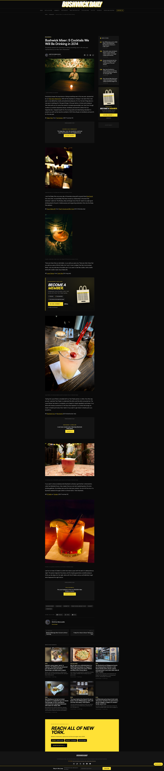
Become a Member (69, 135)
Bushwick (99, 10)
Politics (93, 10)
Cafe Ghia (60, 273)
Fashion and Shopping (109, 10)
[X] (80, 763)
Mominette (60, 413)
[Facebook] (87, 763)
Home (46, 14)
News (41, 10)
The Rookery (59, 118)
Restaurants (64, 10)
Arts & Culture (48, 10)
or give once (108, 117)
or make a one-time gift (53, 307)
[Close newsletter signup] (162, 768)
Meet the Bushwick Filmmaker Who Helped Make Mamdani (84, 761)
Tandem (56, 494)
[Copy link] (93, 55)
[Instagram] (74, 763)
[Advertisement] (82, 26)
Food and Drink (85, 10)
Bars (97, 663)
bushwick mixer (49, 606)
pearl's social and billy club (79, 606)
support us (120, 10)
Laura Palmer (50, 273)
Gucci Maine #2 (51, 209)
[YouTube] (90, 763)
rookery (90, 606)
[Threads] (83, 763)
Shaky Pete (50, 118)
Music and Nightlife (75, 10)
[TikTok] (77, 763)
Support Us (70, 431)
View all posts (54, 624)
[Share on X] (87, 55)
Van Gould (90, 196)
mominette (66, 606)
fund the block (158, 764)
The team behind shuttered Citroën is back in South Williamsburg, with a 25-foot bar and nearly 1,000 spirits (82, 700)
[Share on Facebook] (85, 55)
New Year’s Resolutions (55, 98)
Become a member (55, 304)
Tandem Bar (49, 608)
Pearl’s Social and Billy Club (66, 209)
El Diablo (49, 494)
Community (56, 10)
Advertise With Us (69, 594)
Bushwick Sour (51, 413)
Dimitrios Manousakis (58, 622)
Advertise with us (59, 745)
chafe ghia (58, 606)
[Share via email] (90, 55)
